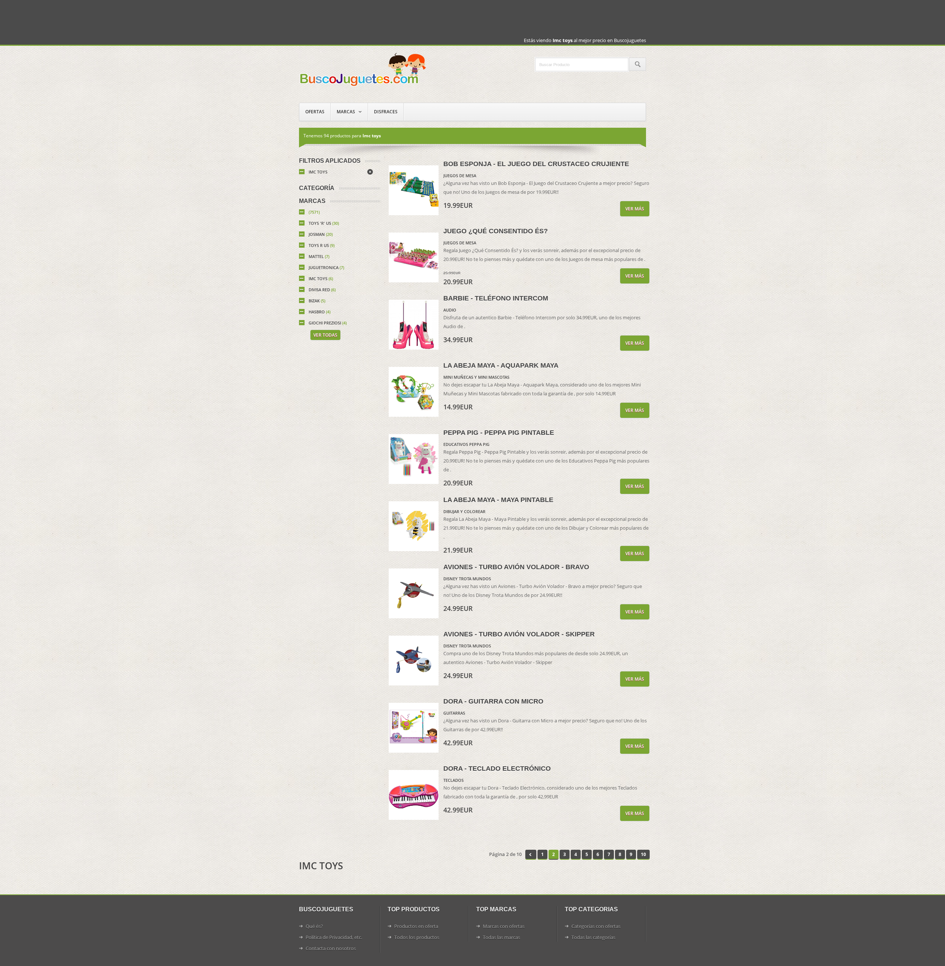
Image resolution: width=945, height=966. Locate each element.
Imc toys (318, 172)
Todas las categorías (593, 937)
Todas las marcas (501, 937)
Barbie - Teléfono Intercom (495, 298)
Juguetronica (326, 267)
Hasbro (319, 311)
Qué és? (314, 926)
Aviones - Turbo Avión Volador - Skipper (519, 634)
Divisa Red (322, 289)
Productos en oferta (416, 926)
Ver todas (325, 335)
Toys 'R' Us (324, 223)
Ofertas (314, 112)
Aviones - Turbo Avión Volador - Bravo (516, 567)
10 (643, 854)
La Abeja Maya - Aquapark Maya (501, 365)
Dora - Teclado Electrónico (497, 768)
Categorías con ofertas (596, 926)
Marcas (346, 112)
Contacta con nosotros (331, 948)
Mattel (319, 256)
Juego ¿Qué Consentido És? (495, 231)
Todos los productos (416, 937)
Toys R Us (321, 245)
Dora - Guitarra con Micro (493, 701)
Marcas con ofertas (504, 926)
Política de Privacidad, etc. (334, 937)
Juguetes (363, 69)
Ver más (634, 209)
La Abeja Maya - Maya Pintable (498, 499)
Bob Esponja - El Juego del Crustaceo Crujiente (536, 164)
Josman (321, 234)
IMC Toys (321, 278)
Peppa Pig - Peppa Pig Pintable (498, 432)
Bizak (317, 300)
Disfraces (386, 112)
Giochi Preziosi (328, 323)
